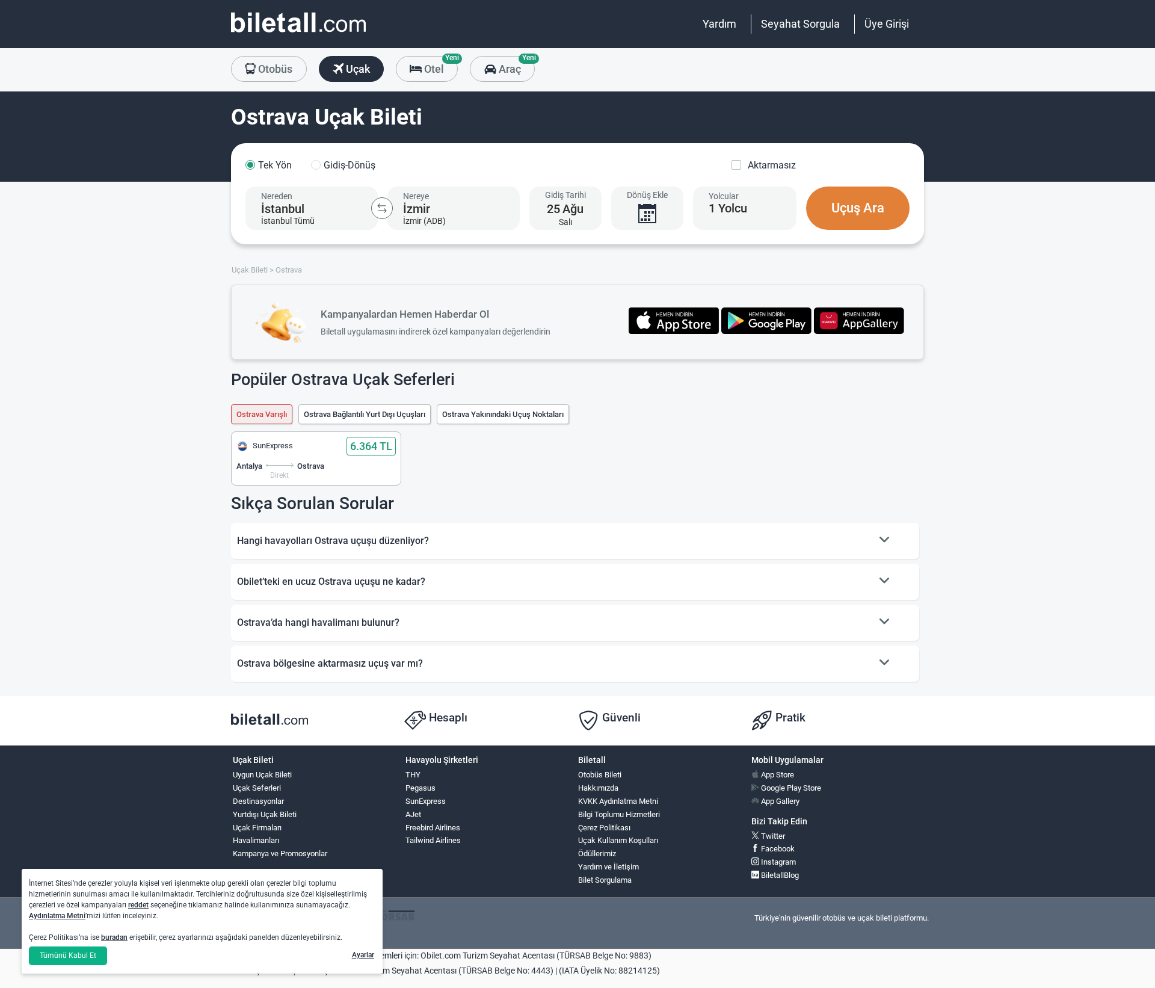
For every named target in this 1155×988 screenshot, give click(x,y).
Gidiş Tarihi (565, 195)
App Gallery (779, 801)
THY (412, 774)
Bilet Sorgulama (605, 880)
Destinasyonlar (258, 801)
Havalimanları (256, 840)
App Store (776, 774)
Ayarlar (363, 955)
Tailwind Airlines (433, 840)
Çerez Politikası (604, 827)
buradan (114, 937)
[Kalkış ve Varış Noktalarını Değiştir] (382, 208)
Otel (440, 65)
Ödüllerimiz (597, 853)
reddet (138, 905)
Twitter (772, 836)
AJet (413, 814)
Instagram (777, 861)
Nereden (276, 196)
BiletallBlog (779, 875)
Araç (515, 65)
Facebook (777, 848)
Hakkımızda (598, 787)
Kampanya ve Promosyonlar (280, 853)
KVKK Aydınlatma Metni (618, 801)
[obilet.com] (298, 33)
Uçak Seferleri (257, 787)
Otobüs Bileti (599, 774)
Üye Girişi (886, 23)
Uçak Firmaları (257, 827)
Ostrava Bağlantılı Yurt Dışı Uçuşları (364, 414)
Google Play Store (790, 787)
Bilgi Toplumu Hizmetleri (619, 814)
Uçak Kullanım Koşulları (618, 840)
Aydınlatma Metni (57, 916)
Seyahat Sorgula (800, 23)
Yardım (719, 23)
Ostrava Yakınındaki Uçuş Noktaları (503, 414)
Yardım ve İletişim (608, 866)
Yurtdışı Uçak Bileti (265, 814)
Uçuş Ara (857, 207)
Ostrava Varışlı (261, 414)
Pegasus (420, 787)
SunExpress (425, 801)
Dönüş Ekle (647, 195)
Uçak (356, 69)
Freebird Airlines (432, 827)
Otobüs (274, 69)
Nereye (416, 196)
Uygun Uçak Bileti (262, 774)
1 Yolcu (728, 208)
